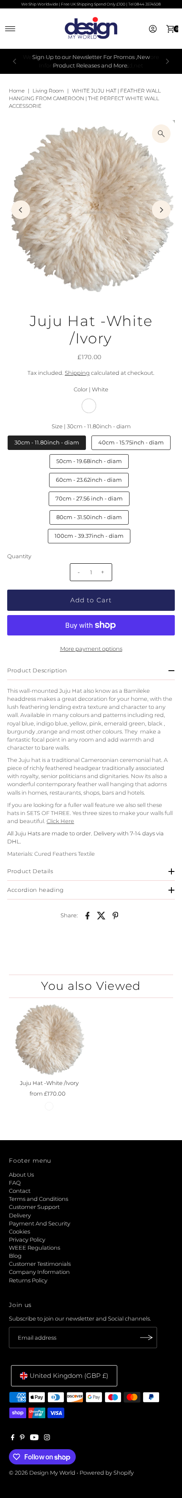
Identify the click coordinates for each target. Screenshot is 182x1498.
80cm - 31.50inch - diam (89, 517)
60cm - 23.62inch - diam (89, 480)
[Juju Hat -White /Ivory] (49, 1040)
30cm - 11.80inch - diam (46, 442)
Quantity (19, 556)
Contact (19, 1191)
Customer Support (34, 1207)
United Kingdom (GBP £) (69, 1376)
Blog (15, 1256)
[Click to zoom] (161, 133)
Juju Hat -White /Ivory (49, 1083)
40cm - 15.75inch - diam (131, 442)
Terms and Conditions (38, 1199)
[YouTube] (34, 1438)
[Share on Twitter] (101, 915)
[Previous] (14, 61)
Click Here (60, 821)
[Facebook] (12, 1438)
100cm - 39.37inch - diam (89, 536)
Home (17, 90)
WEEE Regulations (34, 1248)
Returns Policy (28, 1280)
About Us (21, 1175)
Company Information (39, 1272)
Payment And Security (39, 1223)
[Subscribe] (146, 1337)
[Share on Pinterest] (115, 915)
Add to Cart (91, 600)
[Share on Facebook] (87, 915)
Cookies (19, 1231)
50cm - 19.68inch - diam (89, 461)
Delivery (20, 1215)
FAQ (15, 1183)
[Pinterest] (22, 1438)
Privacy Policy (27, 1240)
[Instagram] (47, 1438)
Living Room (48, 90)
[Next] (167, 61)
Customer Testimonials (40, 1264)
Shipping (77, 373)
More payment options (91, 649)
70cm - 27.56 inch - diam (89, 498)
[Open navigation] (10, 28)
